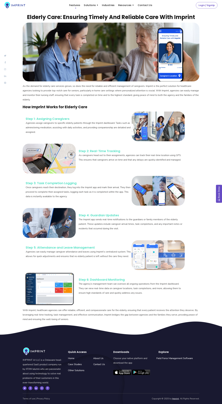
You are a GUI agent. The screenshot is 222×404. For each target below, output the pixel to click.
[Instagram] (42, 388)
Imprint (175, 398)
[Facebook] (30, 388)
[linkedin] (36, 388)
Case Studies (75, 364)
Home (71, 358)
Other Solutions (76, 370)
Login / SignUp (207, 5)
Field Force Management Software (174, 358)
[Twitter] (25, 388)
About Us (98, 358)
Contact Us (99, 364)
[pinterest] (48, 388)
